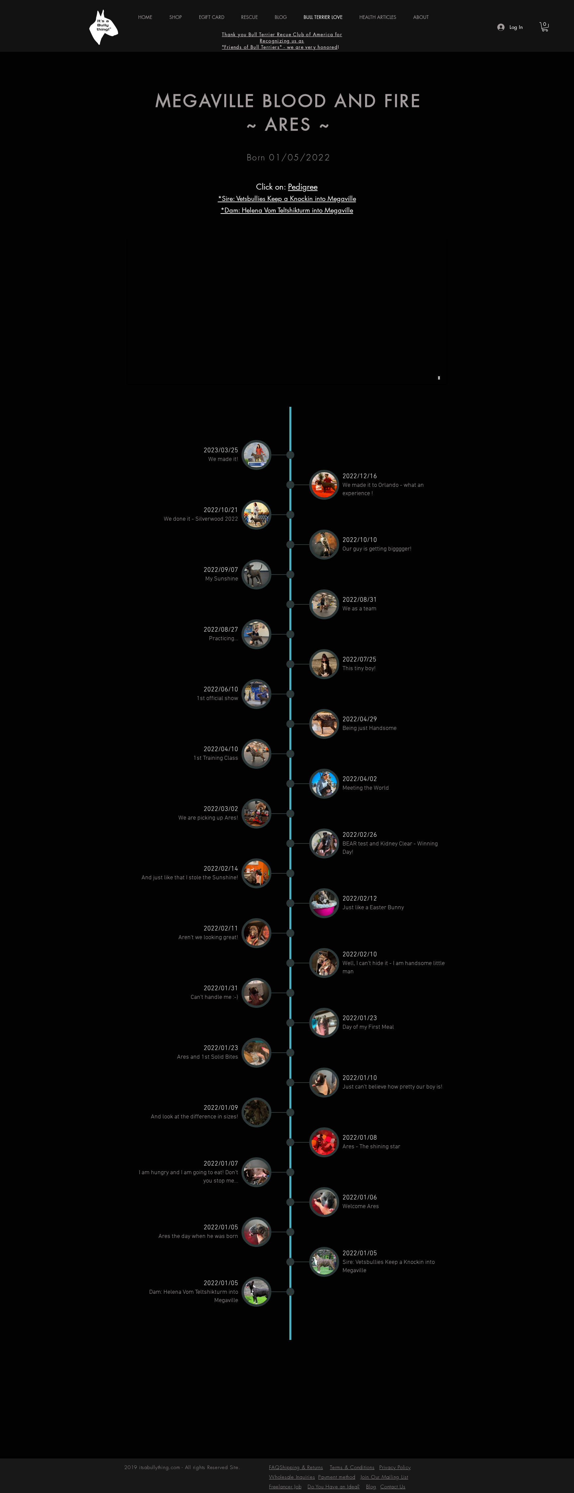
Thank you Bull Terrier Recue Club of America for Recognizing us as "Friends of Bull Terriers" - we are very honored (282, 40)
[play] (439, 378)
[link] (544, 27)
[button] (287, 311)
